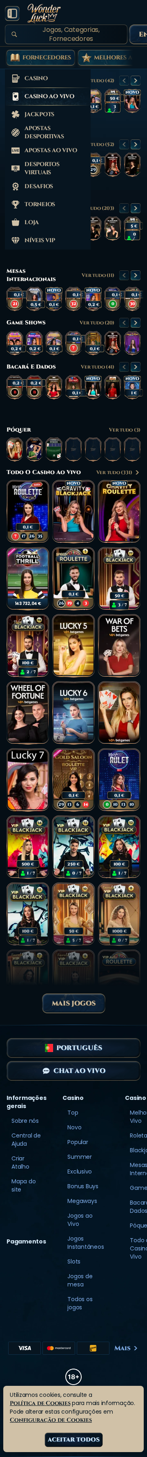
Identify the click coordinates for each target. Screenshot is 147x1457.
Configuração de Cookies (51, 1420)
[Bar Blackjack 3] (113, 228)
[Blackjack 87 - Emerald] (132, 228)
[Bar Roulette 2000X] (132, 165)
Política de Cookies (40, 1403)
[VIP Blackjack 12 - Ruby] (119, 847)
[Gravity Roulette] (119, 512)
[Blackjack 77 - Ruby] (113, 101)
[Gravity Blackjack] (132, 101)
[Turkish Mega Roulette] (113, 299)
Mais (122, 1348)
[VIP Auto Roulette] (119, 981)
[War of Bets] (119, 646)
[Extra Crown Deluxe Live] (132, 343)
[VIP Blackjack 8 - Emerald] (119, 914)
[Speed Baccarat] (113, 387)
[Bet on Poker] (119, 713)
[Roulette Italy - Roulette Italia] (132, 299)
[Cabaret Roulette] (113, 165)
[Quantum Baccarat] (132, 387)
